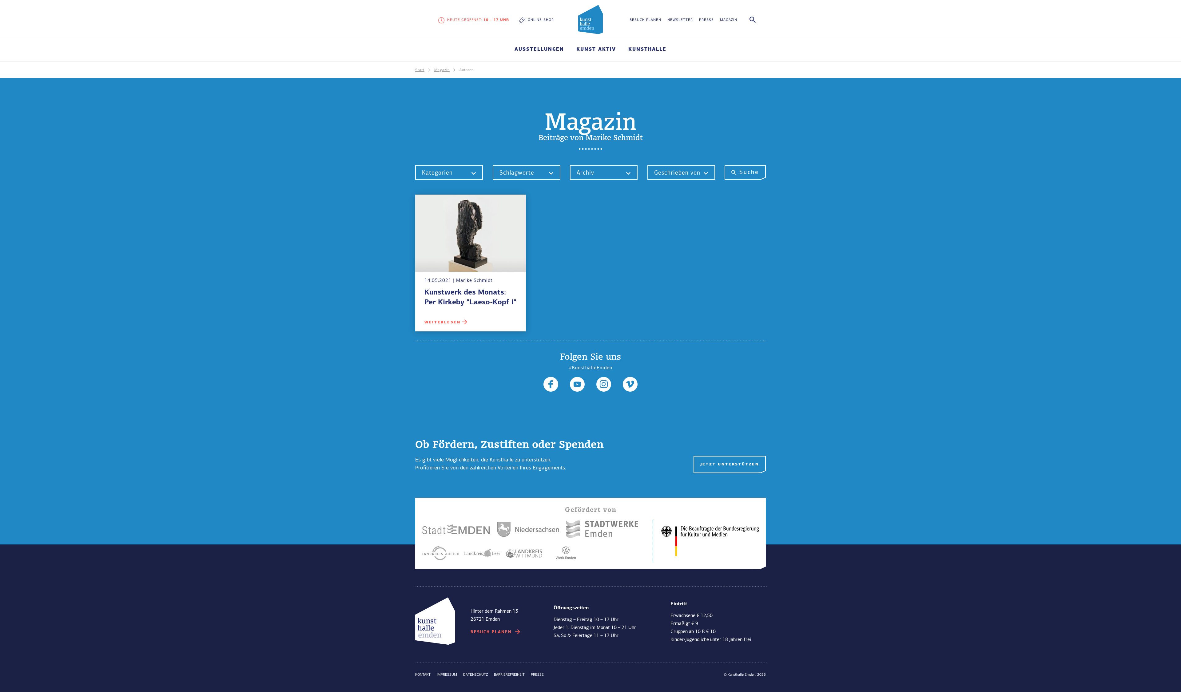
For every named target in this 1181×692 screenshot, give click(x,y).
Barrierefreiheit (509, 675)
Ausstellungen (539, 49)
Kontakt (423, 675)
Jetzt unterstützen (729, 464)
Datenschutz (475, 675)
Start (419, 70)
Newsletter (680, 20)
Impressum (447, 675)
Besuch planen (645, 20)
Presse (706, 20)
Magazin (728, 20)
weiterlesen (442, 322)
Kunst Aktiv (596, 49)
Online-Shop (541, 20)
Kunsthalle (647, 49)
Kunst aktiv (488, 565)
